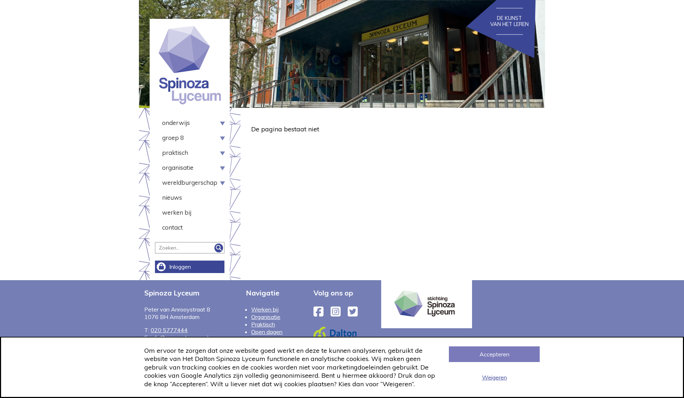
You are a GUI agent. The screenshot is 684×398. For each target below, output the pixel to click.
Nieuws (172, 197)
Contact (172, 227)
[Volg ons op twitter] (353, 313)
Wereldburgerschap (187, 182)
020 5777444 (169, 330)
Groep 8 (173, 137)
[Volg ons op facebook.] (318, 313)
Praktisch (175, 152)
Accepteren (494, 354)
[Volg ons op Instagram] (336, 313)
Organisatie (177, 167)
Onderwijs (176, 122)
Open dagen (267, 331)
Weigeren (494, 377)
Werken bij (176, 212)
